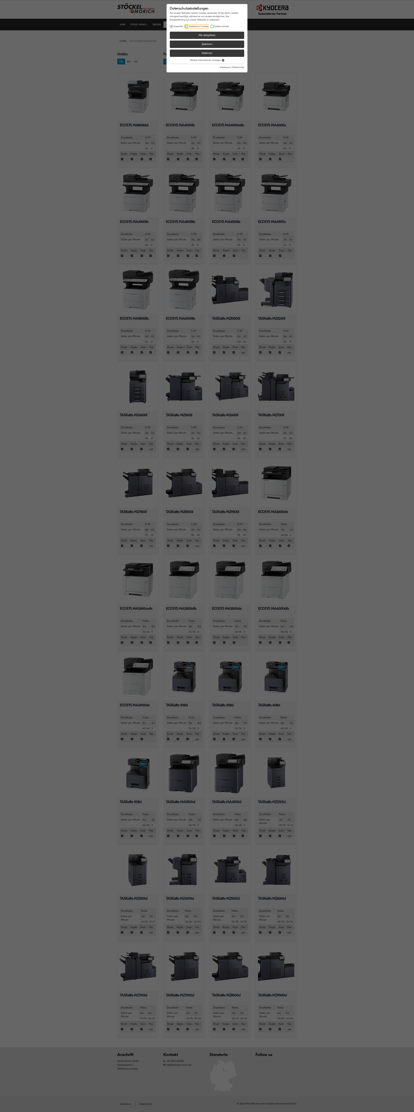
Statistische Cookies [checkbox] (198, 26)
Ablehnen (207, 53)
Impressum (225, 67)
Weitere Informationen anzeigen (206, 60)
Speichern (207, 44)
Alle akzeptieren (207, 35)
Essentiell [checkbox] (178, 26)
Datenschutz (238, 67)
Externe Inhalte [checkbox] (221, 26)
